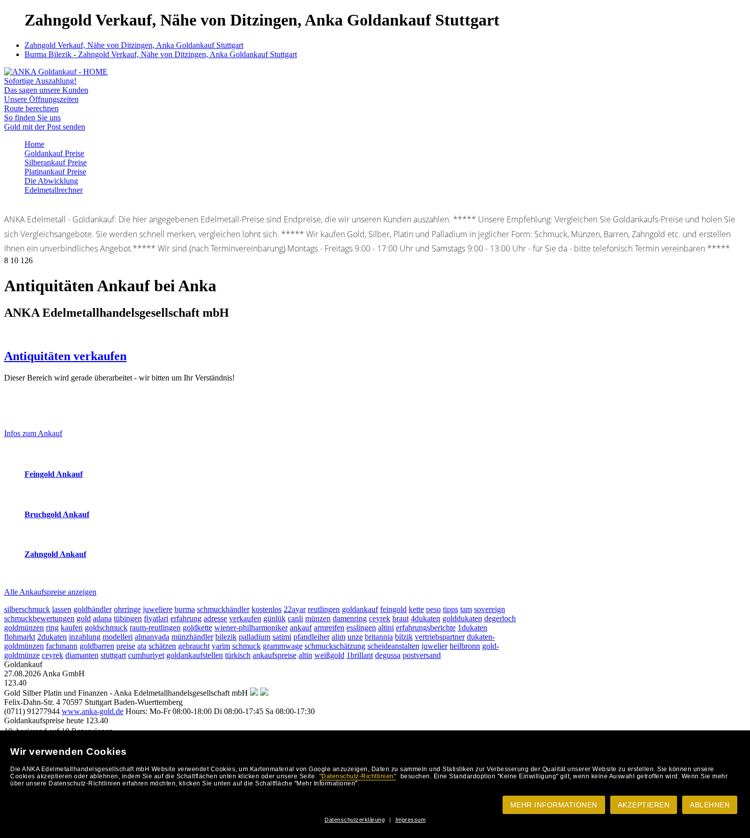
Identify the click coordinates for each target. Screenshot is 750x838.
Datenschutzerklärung (354, 820)
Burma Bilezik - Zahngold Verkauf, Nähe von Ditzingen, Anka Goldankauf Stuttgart (160, 54)
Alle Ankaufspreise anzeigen (50, 592)
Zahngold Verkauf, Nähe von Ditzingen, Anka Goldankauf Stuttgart (133, 45)
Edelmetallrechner (53, 190)
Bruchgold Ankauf (56, 514)
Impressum (410, 820)
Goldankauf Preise (54, 153)
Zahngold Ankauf (55, 554)
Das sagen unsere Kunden (46, 90)
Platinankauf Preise (55, 171)
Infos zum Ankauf (33, 433)
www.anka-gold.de (92, 711)
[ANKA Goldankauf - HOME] (56, 71)
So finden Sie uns (32, 117)
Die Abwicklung (51, 180)
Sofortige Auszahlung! (40, 81)
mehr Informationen (553, 805)
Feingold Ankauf (53, 474)
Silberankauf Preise (55, 162)
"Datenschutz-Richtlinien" (357, 776)
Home (34, 144)
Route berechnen (31, 108)
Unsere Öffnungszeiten (41, 99)
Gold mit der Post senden (44, 126)
